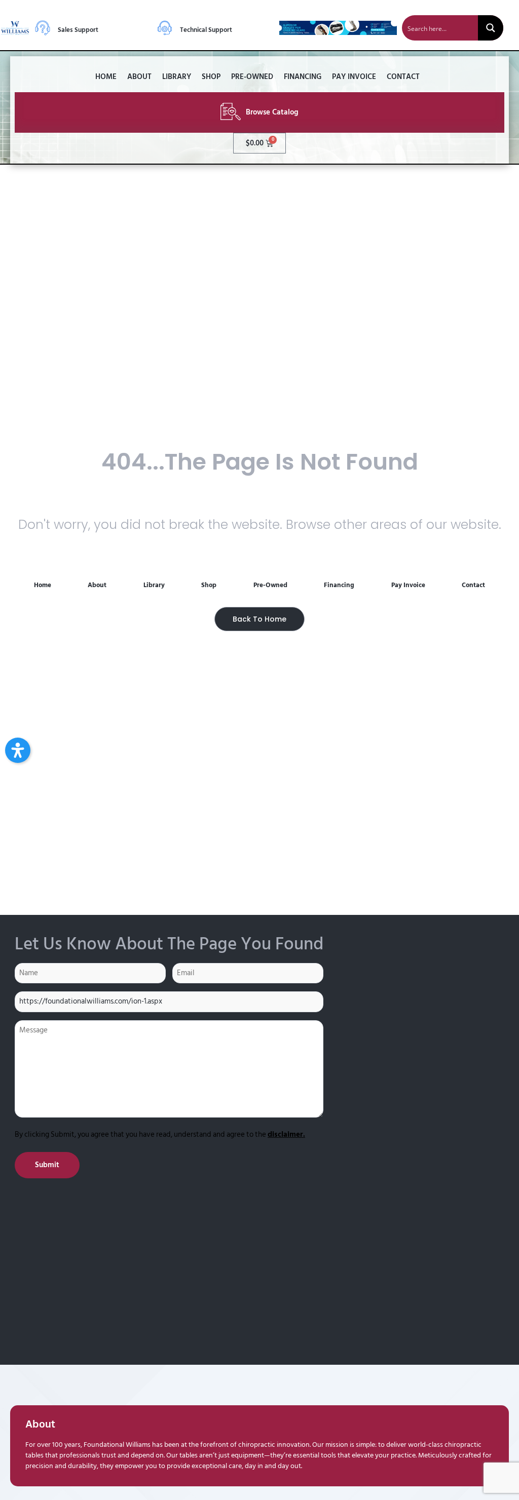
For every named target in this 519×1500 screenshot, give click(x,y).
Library (176, 76)
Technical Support (206, 29)
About (139, 76)
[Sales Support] (42, 27)
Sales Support (78, 29)
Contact (403, 76)
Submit (47, 1165)
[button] (17, 750)
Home (106, 76)
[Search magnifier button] (490, 28)
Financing (302, 76)
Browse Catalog (272, 112)
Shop (211, 76)
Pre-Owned (252, 76)
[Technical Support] (164, 27)
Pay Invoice (354, 76)
